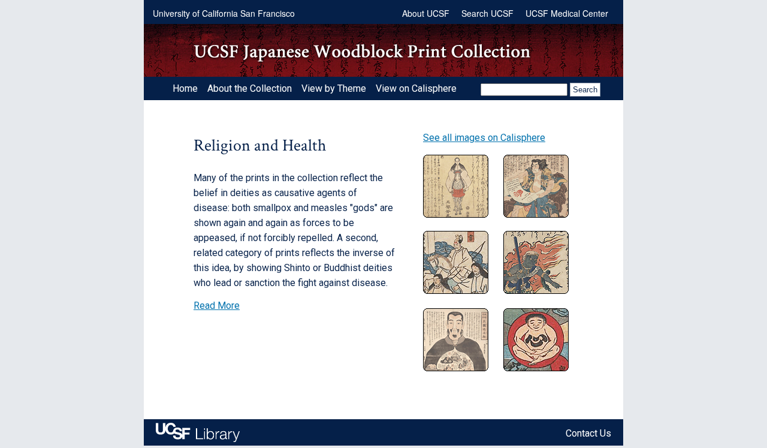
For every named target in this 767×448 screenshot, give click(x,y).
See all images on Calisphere (484, 137)
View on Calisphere (416, 88)
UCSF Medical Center (567, 13)
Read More (217, 305)
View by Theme (333, 88)
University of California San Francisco (224, 13)
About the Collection (249, 88)
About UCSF (425, 13)
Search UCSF (487, 13)
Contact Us (588, 433)
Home (185, 88)
